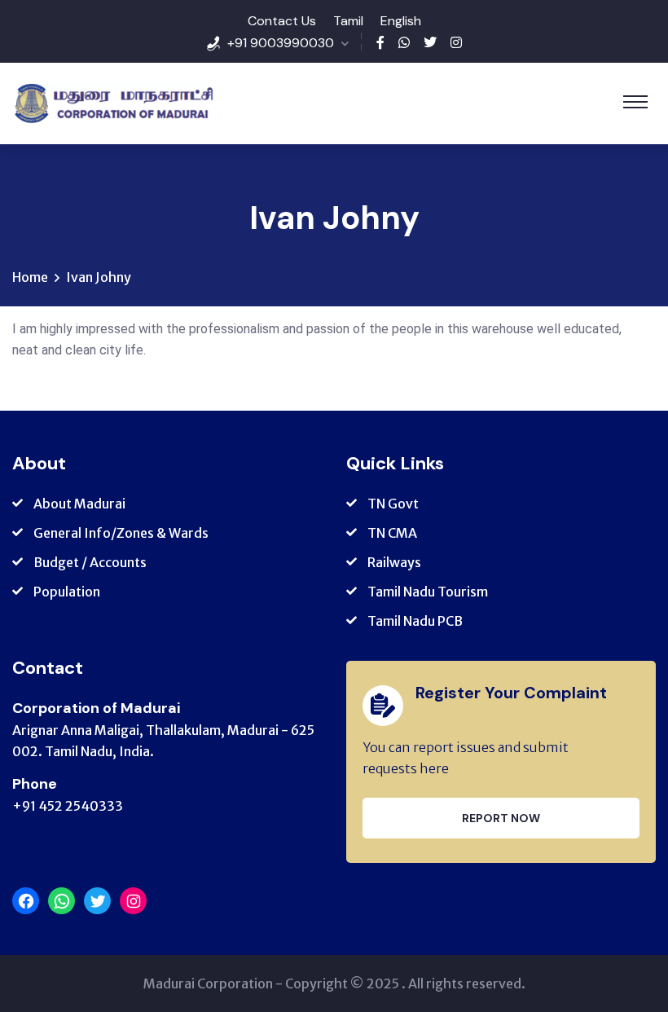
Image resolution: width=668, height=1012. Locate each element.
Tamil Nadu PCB (415, 621)
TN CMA (392, 533)
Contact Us (282, 20)
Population (66, 591)
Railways (394, 562)
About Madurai (79, 503)
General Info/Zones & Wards (121, 533)
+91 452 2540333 (67, 806)
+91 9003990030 (280, 42)
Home (30, 277)
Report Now (501, 818)
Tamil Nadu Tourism (427, 591)
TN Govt (393, 503)
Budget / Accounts (90, 562)
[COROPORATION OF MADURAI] (113, 103)
